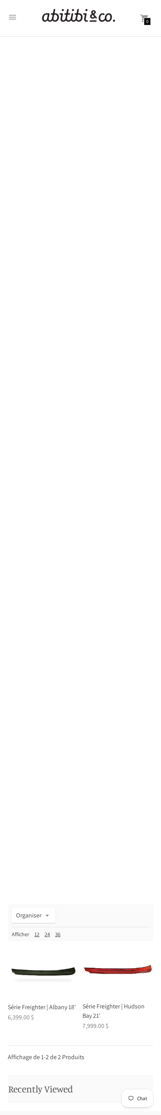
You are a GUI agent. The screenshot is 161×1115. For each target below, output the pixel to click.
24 (47, 934)
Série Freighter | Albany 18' (42, 1007)
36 (58, 934)
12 (36, 934)
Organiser (28, 915)
